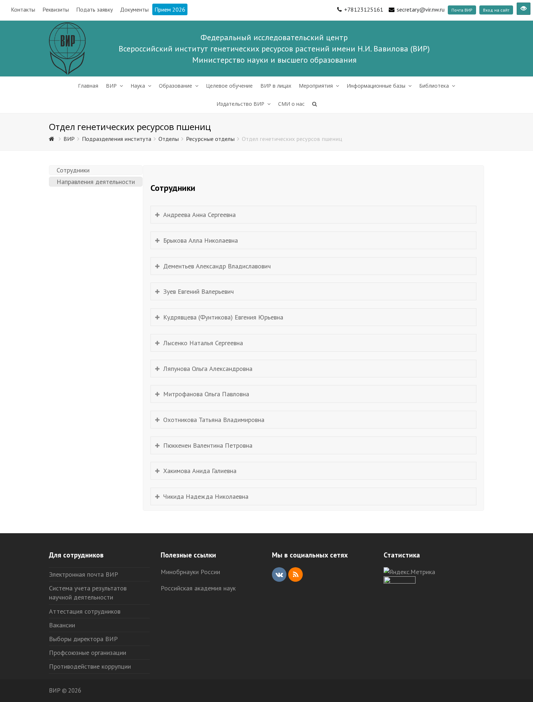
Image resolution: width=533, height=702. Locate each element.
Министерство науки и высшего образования (274, 60)
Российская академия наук (198, 588)
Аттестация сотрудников (84, 611)
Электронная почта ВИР (83, 574)
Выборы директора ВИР (83, 639)
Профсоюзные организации (87, 652)
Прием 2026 (169, 9)
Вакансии (62, 625)
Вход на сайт (496, 10)
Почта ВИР (461, 10)
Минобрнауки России (190, 572)
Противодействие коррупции (90, 666)
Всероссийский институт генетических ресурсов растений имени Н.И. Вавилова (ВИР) (274, 48)
